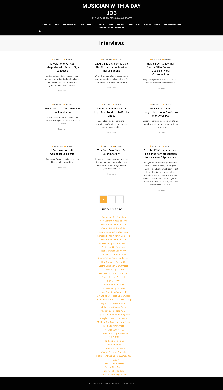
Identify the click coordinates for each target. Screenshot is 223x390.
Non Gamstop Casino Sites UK (113, 243)
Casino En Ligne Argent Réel (114, 374)
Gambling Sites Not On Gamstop (111, 27)
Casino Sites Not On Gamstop (114, 232)
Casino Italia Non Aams (113, 348)
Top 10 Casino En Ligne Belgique (113, 314)
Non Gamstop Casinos (113, 269)
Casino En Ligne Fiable (116, 24)
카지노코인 (113, 359)
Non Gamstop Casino (152, 24)
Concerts (168, 104)
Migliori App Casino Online (113, 307)
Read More (62, 91)
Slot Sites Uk (113, 280)
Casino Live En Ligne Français (113, 333)
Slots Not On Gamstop (113, 247)
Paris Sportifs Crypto (113, 325)
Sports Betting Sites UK (114, 277)
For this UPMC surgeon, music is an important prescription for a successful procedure (160, 154)
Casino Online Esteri (114, 363)
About (101, 24)
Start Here (46, 24)
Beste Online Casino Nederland (113, 258)
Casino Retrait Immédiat (113, 228)
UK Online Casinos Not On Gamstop (114, 299)
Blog (57, 24)
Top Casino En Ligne (113, 340)
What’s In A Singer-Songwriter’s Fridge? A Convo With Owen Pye (161, 112)
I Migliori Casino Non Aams (113, 318)
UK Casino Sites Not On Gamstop (113, 295)
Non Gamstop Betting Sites (113, 220)
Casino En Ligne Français (113, 352)
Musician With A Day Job (113, 383)
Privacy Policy (129, 383)
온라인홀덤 (113, 337)
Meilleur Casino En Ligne (113, 254)
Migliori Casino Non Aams (113, 303)
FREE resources (69, 24)
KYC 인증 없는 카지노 (114, 329)
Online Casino (134, 24)
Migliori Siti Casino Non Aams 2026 (113, 355)
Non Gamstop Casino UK (113, 250)
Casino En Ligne (113, 344)
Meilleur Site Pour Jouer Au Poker (113, 322)
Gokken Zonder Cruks (113, 284)
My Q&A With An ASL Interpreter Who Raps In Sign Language (62, 67)
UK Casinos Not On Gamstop (113, 273)
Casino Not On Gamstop (113, 217)
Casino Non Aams (113, 367)
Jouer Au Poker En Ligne (114, 370)
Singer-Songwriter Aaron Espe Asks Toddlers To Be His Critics (111, 112)
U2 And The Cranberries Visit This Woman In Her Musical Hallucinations (111, 67)
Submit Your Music (87, 24)
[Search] (39, 31)
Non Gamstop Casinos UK (113, 224)
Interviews (69, 59)
